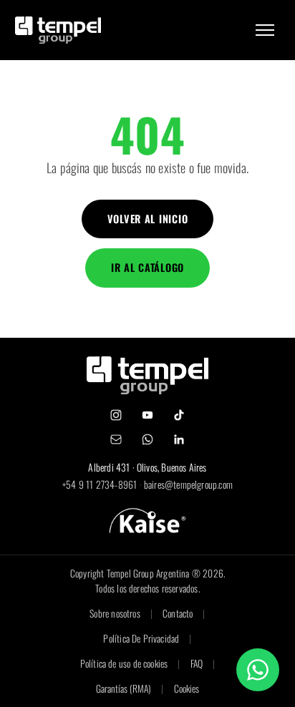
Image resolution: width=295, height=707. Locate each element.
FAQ (196, 663)
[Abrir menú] (265, 30)
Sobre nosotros (115, 613)
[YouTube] (147, 415)
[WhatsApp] (147, 439)
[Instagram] (116, 415)
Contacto (178, 613)
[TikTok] (179, 415)
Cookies (186, 688)
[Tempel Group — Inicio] (147, 375)
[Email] (116, 439)
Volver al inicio (147, 218)
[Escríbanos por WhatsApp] (257, 669)
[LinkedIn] (179, 439)
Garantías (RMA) (123, 688)
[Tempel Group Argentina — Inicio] (58, 29)
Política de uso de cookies (124, 663)
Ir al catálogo (147, 267)
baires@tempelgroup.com (188, 484)
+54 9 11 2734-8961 (99, 484)
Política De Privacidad (141, 638)
